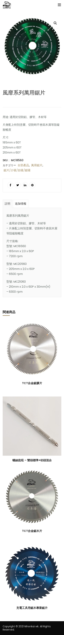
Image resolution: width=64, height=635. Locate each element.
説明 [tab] (7, 204)
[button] (55, 23)
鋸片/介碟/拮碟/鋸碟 (17, 170)
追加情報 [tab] (20, 204)
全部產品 (23, 165)
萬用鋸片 (36, 165)
